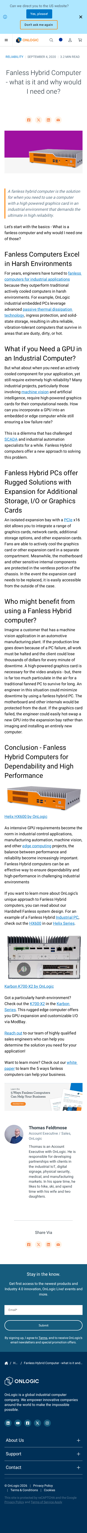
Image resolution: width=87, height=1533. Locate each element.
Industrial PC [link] (67, 918)
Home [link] (6, 1363)
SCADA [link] (11, 439)
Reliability (14, 57)
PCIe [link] (68, 520)
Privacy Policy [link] (43, 1485)
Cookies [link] (49, 1490)
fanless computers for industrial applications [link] (43, 276)
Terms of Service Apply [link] (46, 1502)
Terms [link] (43, 1338)
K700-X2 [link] (37, 1004)
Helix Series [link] (64, 924)
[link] (27, 40)
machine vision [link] (35, 392)
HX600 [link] (35, 924)
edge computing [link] (36, 846)
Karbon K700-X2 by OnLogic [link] (29, 986)
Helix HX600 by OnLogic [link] (25, 817)
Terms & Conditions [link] (24, 1490)
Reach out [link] (13, 1033)
